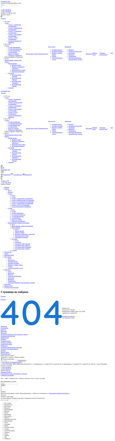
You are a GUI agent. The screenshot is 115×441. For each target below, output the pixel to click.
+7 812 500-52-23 (6, 362)
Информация (5, 337)
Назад (10, 190)
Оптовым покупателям (8, 336)
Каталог (10, 192)
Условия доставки (6, 342)
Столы (14, 197)
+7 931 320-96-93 (6, 10)
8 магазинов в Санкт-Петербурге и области (14, 374)
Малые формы (19, 231)
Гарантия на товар (6, 344)
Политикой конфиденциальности (59, 393)
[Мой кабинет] (1, 16)
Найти (3, 385)
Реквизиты (4, 346)
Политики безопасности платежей (11, 347)
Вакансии (4, 331)
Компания (11, 273)
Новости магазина (8, 359)
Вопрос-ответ (5, 352)
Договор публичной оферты (9, 349)
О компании (4, 328)
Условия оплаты (6, 341)
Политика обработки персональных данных (14, 334)
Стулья (14, 211)
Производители (5, 354)
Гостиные (18, 242)
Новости (3, 329)
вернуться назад (69, 318)
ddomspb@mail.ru (16, 362)
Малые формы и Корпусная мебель (22, 226)
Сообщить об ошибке (7, 375)
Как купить (11, 260)
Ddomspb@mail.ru (6, 372)
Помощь (3, 339)
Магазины (4, 333)
